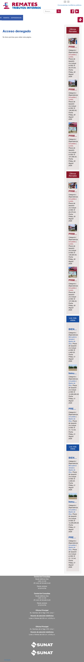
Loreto (71, 57)
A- (68, 2)
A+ (65, 2)
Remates (6, 18)
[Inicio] (22, 5)
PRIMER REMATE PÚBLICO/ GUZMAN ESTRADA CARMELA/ (73, 135)
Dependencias (16, 18)
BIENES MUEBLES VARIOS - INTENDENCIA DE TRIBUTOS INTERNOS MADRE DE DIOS (73, 329)
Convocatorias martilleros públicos (69, 5)
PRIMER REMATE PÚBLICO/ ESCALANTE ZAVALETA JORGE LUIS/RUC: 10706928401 (73, 89)
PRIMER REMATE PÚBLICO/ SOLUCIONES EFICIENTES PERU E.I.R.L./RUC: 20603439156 (73, 46)
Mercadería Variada (73, 338)
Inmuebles (72, 54)
